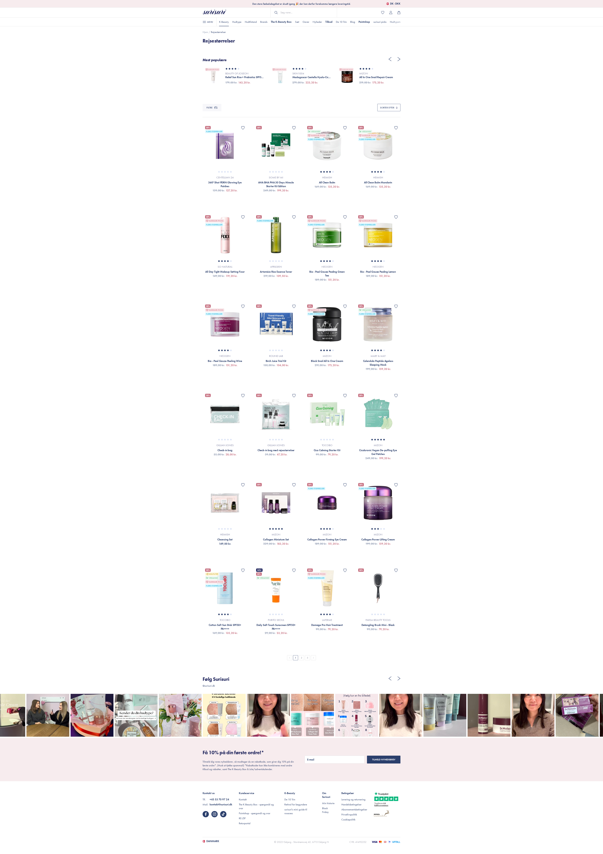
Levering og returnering (353, 799)
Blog (352, 22)
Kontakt (243, 799)
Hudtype (236, 22)
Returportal (244, 823)
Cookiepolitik (348, 819)
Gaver (306, 22)
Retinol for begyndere (295, 804)
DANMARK (212, 841)
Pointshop (364, 22)
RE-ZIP (242, 818)
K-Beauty (224, 22)
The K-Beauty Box (281, 22)
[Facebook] (206, 814)
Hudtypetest (396, 22)
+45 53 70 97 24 (219, 799)
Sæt (297, 22)
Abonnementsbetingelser (354, 809)
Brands (263, 22)
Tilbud (328, 22)
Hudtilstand (251, 22)
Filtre (209, 107)
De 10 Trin (341, 22)
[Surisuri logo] (214, 12)
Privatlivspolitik (349, 814)
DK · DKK (395, 4)
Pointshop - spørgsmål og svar (254, 813)
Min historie (328, 803)
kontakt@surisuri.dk (221, 804)
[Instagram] (214, 814)
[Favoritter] (243, 128)
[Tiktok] (223, 814)
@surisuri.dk (209, 685)
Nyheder (317, 22)
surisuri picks (379, 22)
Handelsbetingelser (351, 804)
